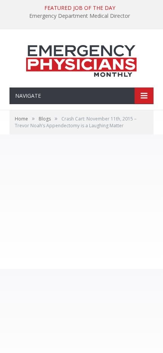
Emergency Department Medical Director (79, 15)
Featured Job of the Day (79, 8)
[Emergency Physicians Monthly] (81, 59)
